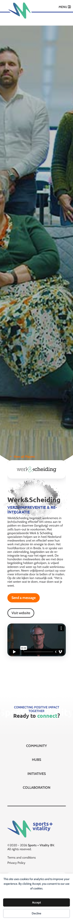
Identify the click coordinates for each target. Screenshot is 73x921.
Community (36, 746)
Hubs (36, 760)
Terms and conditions (21, 857)
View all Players (24, 456)
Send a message (23, 598)
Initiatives (36, 774)
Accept (36, 902)
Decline (36, 913)
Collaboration (36, 787)
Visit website (20, 613)
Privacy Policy (16, 863)
